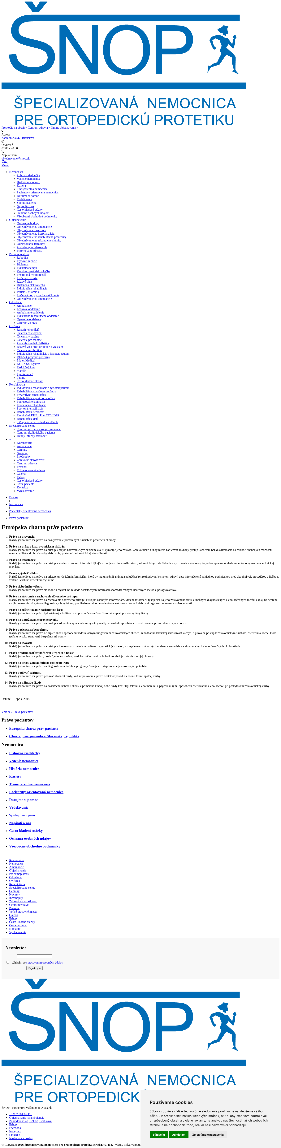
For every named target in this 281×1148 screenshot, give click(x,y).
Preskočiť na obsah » (14, 127)
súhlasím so (37, 962)
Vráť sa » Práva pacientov (17, 711)
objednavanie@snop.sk (16, 158)
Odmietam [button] (178, 1134)
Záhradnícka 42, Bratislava (18, 137)
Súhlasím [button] (159, 1134)
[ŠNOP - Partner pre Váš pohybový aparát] (124, 124)
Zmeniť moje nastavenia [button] (208, 1134)
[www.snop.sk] (124, 1101)
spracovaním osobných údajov (44, 962)
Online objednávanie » (64, 127)
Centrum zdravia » (39, 127)
